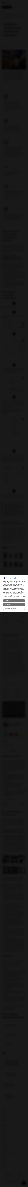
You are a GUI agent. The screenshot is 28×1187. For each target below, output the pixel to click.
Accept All (7, 600)
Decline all (7, 604)
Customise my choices (10, 608)
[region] (14, 593)
